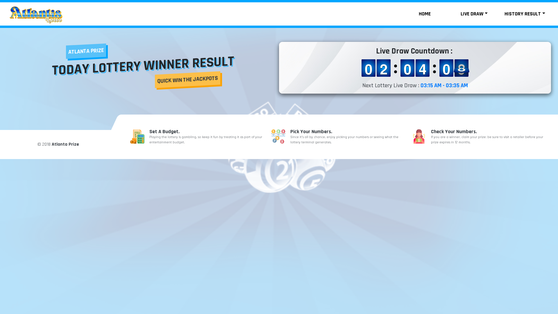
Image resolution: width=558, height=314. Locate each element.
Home (425, 13)
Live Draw (472, 13)
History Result (523, 13)
